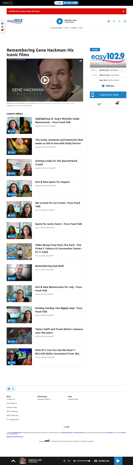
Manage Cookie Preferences (15, 437)
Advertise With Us (44, 399)
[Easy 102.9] (66, 3)
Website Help (73, 399)
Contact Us (11, 399)
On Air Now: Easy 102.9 (108, 64)
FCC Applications (13, 419)
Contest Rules (12, 407)
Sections (6, 3)
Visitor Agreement (67, 432)
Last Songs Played (56, 28)
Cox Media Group (16, 432)
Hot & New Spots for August (52, 182)
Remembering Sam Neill (49, 266)
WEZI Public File (12, 415)
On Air (67, 28)
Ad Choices (110, 432)
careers (123, 432)
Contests (74, 28)
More (81, 28)
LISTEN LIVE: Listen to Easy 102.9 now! (24, 11)
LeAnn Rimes (69, 22)
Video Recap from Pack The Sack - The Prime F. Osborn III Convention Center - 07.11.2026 (59, 248)
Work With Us (12, 403)
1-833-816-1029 (109, 94)
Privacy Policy (79, 432)
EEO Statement (12, 411)
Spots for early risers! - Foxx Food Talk (58, 224)
